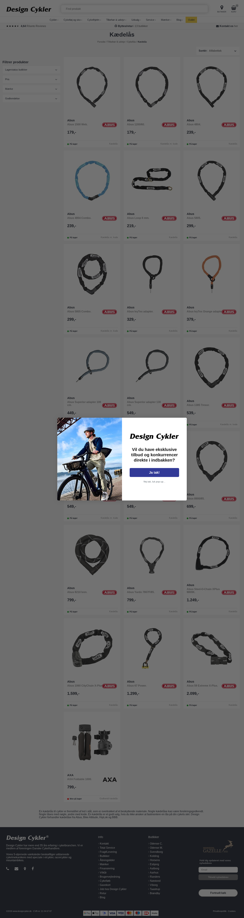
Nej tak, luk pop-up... (154, 481)
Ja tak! (154, 472)
